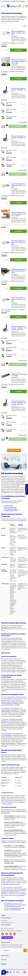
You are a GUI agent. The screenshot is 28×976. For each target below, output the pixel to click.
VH (12, 29)
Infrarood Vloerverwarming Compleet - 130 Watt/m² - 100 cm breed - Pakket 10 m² (18, 328)
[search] (5, 6)
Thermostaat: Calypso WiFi (11, 110)
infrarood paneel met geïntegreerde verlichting (12, 701)
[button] (7, 50)
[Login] (23, 6)
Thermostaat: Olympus (11, 116)
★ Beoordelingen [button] (26, 489)
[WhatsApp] (14, 934)
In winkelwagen (18, 50)
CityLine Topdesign (15, 372)
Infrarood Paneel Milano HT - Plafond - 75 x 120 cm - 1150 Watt (18, 299)
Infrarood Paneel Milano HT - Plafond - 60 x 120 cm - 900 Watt (18, 242)
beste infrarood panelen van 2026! (11, 884)
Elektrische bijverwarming (10, 507)
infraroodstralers (7, 735)
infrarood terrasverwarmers (7, 743)
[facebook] (10, 934)
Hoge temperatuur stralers (10, 509)
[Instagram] (2, 934)
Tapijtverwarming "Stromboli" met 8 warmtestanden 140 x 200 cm (18, 271)
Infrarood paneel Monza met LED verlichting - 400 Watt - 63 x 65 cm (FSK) (19, 61)
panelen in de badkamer (13, 703)
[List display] (26, 26)
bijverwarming (4, 627)
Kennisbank (4, 892)
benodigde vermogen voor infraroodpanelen (15, 904)
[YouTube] (6, 934)
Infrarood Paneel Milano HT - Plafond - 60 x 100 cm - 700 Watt (18, 185)
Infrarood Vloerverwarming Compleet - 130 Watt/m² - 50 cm (18, 90)
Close (14, 956)
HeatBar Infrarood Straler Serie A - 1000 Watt (19, 375)
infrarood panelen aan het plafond (9, 709)
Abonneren (25, 950)
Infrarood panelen (8, 505)
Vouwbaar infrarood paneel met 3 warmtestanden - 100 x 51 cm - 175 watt (18, 214)
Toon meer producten (14, 450)
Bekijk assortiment (2, 6)
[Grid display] (24, 26)
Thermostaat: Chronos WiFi (11, 103)
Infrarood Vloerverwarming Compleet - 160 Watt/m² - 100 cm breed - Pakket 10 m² (18, 402)
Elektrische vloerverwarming (11, 510)
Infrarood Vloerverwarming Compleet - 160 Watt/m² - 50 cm (18, 137)
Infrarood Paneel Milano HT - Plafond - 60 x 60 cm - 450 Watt (18, 33)
